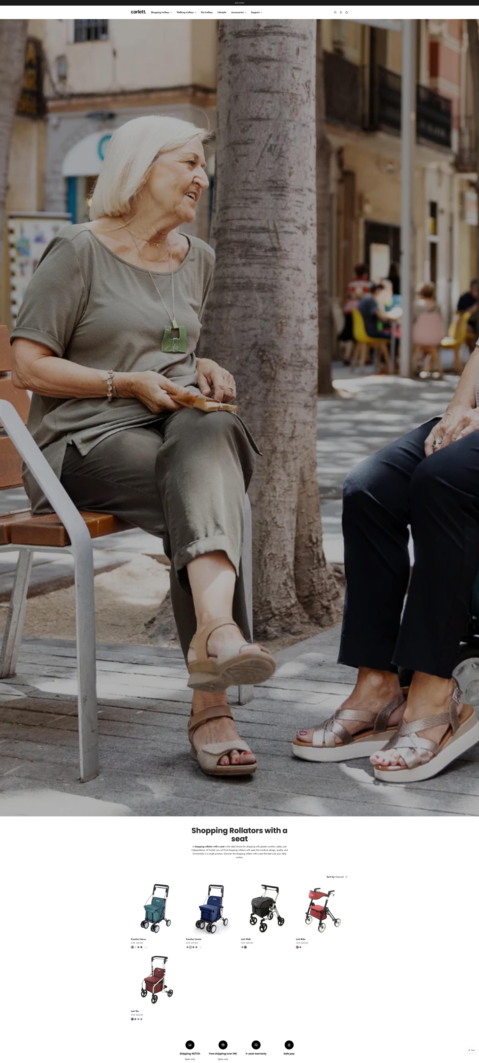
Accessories (237, 12)
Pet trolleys (207, 12)
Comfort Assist (193, 939)
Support (255, 12)
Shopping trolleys (160, 12)
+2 (145, 947)
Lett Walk (246, 939)
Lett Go (135, 1011)
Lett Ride (300, 939)
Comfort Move (138, 939)
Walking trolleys (185, 12)
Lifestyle (222, 12)
